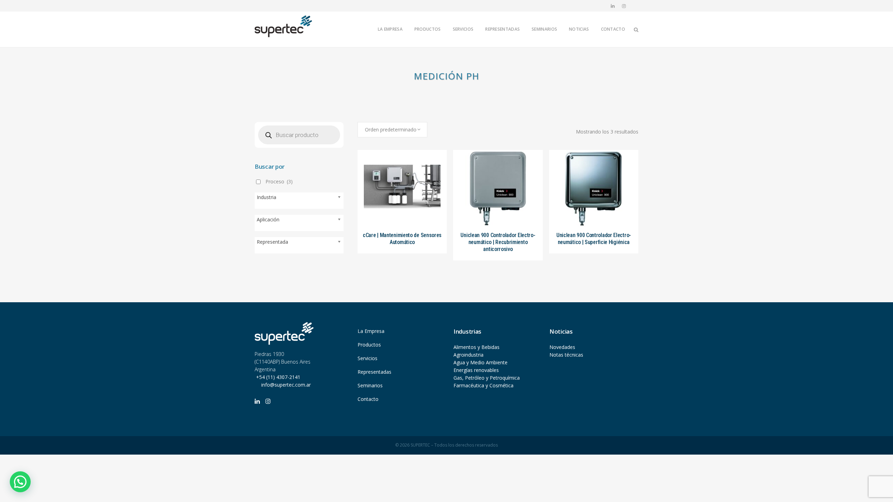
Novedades (562, 347)
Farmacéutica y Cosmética (483, 385)
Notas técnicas (566, 354)
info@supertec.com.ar (286, 384)
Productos (369, 344)
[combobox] (392, 129)
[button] (20, 481)
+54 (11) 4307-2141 (277, 377)
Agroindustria (468, 354)
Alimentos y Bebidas (476, 347)
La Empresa (371, 331)
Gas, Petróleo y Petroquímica (486, 377)
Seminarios (370, 385)
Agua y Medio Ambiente (480, 362)
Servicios (367, 358)
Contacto (368, 399)
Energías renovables (476, 370)
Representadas (374, 371)
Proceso (279, 181)
